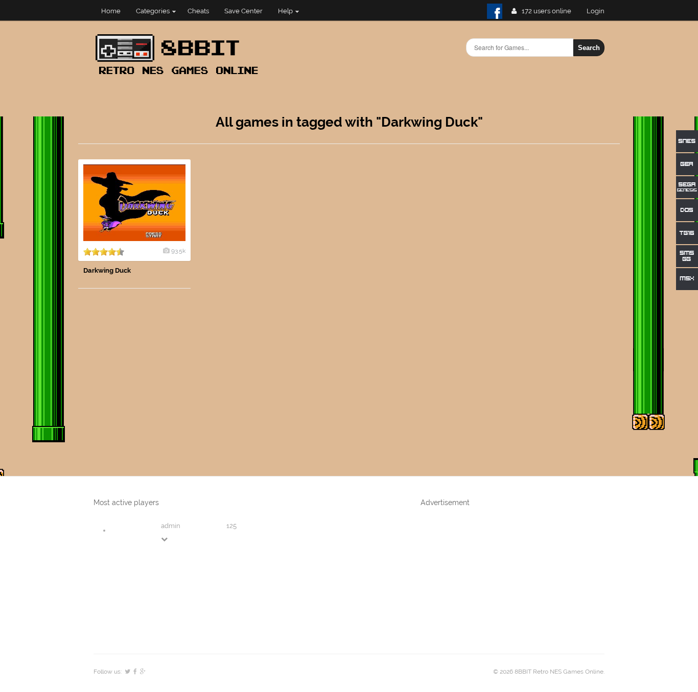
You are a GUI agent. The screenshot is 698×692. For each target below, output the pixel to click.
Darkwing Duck (107, 270)
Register (600, 11)
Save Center (243, 11)
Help (285, 11)
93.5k (178, 250)
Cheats (198, 11)
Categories (153, 11)
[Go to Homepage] (180, 75)
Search (589, 48)
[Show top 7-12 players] (165, 539)
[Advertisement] (543, 312)
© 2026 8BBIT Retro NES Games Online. (548, 671)
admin (170, 526)
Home (111, 11)
